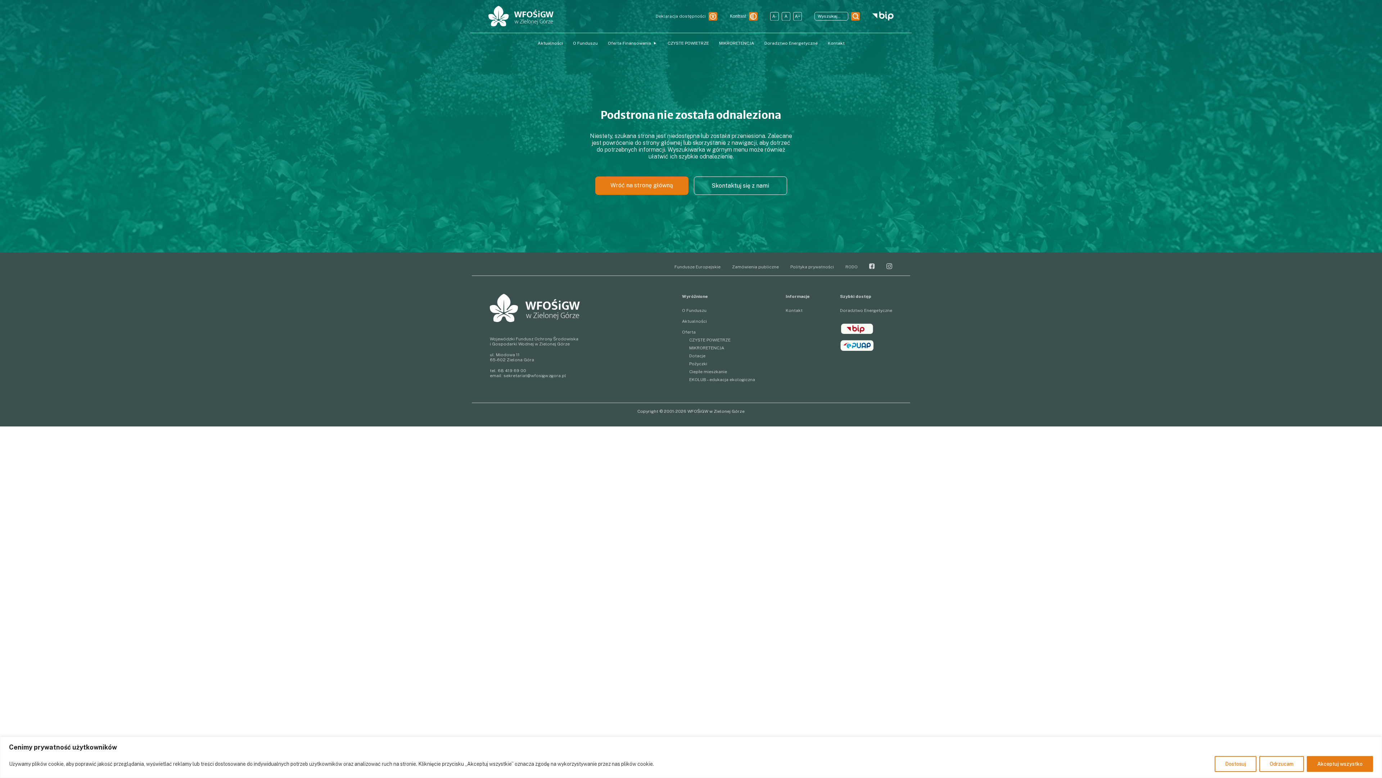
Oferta (689, 332)
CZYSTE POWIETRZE (688, 43)
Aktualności (550, 43)
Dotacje (697, 355)
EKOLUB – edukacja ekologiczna (722, 379)
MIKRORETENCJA (736, 43)
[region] (691, 757)
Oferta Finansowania (629, 43)
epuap (857, 345)
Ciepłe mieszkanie (708, 371)
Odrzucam (1281, 764)
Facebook (872, 266)
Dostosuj (1235, 764)
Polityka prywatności (812, 266)
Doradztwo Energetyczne (791, 43)
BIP (857, 328)
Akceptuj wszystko (1340, 764)
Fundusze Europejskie (697, 266)
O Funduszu (585, 43)
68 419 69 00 (512, 370)
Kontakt (836, 43)
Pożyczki (698, 363)
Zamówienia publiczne (755, 266)
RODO (851, 266)
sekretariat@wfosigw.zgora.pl (534, 375)
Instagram (889, 266)
